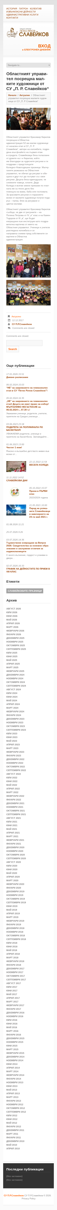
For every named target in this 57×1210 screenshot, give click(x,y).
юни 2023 (11, 737)
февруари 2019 (15, 921)
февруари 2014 (15, 1075)
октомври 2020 (15, 854)
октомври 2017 (15, 976)
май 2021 (11, 829)
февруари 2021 (15, 840)
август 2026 (13, 608)
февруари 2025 (15, 671)
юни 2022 (11, 781)
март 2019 (12, 917)
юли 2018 (11, 943)
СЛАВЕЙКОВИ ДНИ (16, 480)
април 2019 (13, 913)
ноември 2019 (14, 895)
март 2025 (12, 667)
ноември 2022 (14, 763)
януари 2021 (13, 843)
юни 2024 (11, 697)
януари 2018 (13, 965)
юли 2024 (11, 693)
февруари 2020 (15, 884)
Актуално (24, 95)
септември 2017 (16, 979)
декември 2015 (15, 1038)
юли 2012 (11, 1115)
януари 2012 (13, 1126)
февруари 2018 (15, 961)
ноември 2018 (14, 932)
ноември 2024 (14, 678)
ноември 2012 (14, 1104)
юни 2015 (11, 1045)
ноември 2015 (14, 1042)
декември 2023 (15, 719)
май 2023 (11, 741)
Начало (12, 95)
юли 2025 (11, 652)
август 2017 (13, 983)
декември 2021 (15, 803)
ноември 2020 (14, 851)
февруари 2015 (15, 1053)
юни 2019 (11, 906)
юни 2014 (11, 1064)
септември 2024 (16, 686)
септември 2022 (16, 770)
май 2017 (11, 994)
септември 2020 (16, 858)
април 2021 (13, 832)
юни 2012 (11, 1119)
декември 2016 (15, 1012)
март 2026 (12, 627)
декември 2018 (15, 928)
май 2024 (11, 700)
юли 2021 (11, 821)
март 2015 (12, 1049)
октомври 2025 (15, 645)
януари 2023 (13, 755)
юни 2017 (11, 990)
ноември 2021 (14, 807)
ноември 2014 (14, 1060)
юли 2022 (11, 777)
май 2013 (11, 1089)
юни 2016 (11, 1023)
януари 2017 (13, 1009)
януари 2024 (13, 715)
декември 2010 (15, 1141)
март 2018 (12, 957)
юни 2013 (11, 1086)
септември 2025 (16, 649)
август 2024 (13, 689)
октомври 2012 (15, 1108)
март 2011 (12, 1134)
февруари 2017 (15, 1005)
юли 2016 (11, 1020)
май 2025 (11, 660)
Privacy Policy (28, 1198)
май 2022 (11, 785)
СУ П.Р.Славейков (22, 324)
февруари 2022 (15, 796)
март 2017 (12, 1001)
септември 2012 (16, 1112)
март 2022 (12, 792)
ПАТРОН (23, 8)
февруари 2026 (15, 630)
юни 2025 (11, 656)
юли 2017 (11, 987)
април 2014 (13, 1067)
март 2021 (12, 836)
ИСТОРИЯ (11, 8)
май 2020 (11, 873)
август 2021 (13, 818)
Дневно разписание (17, 377)
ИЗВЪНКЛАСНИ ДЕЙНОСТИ (21, 11)
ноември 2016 (14, 1016)
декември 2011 (15, 1130)
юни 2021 (11, 825)
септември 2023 (16, 730)
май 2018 (11, 950)
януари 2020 (13, 888)
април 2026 (13, 623)
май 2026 (11, 619)
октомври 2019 (15, 899)
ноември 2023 (14, 722)
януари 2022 (13, 799)
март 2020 (12, 880)
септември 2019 (16, 902)
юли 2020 (11, 865)
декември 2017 (15, 968)
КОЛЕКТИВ (35, 8)
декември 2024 (15, 674)
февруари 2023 (15, 752)
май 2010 (11, 1145)
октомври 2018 (15, 935)
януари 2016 (13, 1034)
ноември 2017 (14, 972)
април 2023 (13, 744)
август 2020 (13, 862)
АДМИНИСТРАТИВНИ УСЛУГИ (22, 14)
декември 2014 (15, 1056)
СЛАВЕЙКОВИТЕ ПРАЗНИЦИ (25, 591)
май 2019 (11, 910)
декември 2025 (15, 638)
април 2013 (13, 1093)
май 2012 (11, 1123)
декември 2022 (15, 759)
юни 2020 (11, 869)
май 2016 (11, 1027)
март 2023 (12, 748)
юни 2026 (11, 616)
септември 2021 (16, 814)
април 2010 (13, 1148)
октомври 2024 (15, 682)
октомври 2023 (15, 726)
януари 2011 (13, 1137)
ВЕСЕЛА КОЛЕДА (38, 465)
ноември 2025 (14, 641)
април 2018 (13, 954)
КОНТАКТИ (12, 17)
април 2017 (13, 998)
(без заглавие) (14, 1176)
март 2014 (12, 1071)
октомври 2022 (15, 766)
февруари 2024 (15, 711)
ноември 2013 (14, 1082)
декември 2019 (15, 891)
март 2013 (12, 1097)
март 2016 (12, 1031)
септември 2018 (16, 939)
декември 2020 (15, 847)
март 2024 (12, 708)
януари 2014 (13, 1078)
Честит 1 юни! (14, 447)
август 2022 (13, 774)
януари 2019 (13, 924)
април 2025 (13, 663)
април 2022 (13, 788)
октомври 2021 (15, 810)
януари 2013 (13, 1101)
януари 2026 (13, 634)
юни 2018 (11, 946)
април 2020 (13, 876)
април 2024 (13, 704)
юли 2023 (11, 733)
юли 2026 (11, 612)
